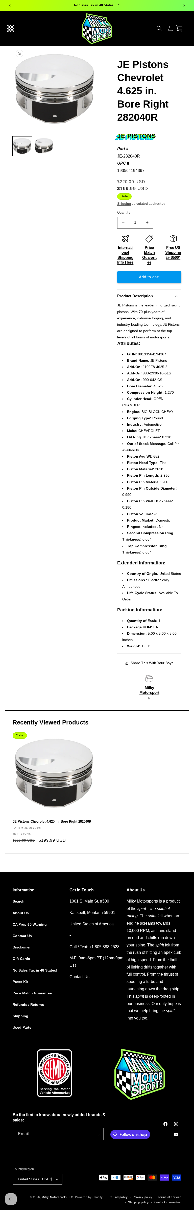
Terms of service (169, 1197)
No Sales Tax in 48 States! (35, 970)
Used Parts (22, 1027)
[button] (10, 28)
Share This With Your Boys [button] (152, 663)
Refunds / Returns (28, 1004)
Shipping (124, 203)
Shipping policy (138, 1202)
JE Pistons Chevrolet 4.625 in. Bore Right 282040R (52, 821)
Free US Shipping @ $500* (173, 252)
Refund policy (118, 1197)
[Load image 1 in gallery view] (22, 146)
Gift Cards (21, 959)
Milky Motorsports (149, 692)
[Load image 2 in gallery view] (44, 146)
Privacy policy (143, 1197)
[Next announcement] (184, 5)
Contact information (167, 1202)
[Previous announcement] (9, 5)
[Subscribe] (97, 1134)
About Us (21, 913)
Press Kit (20, 982)
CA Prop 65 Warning (30, 924)
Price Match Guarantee (32, 993)
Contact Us (22, 936)
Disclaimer (22, 947)
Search (19, 901)
